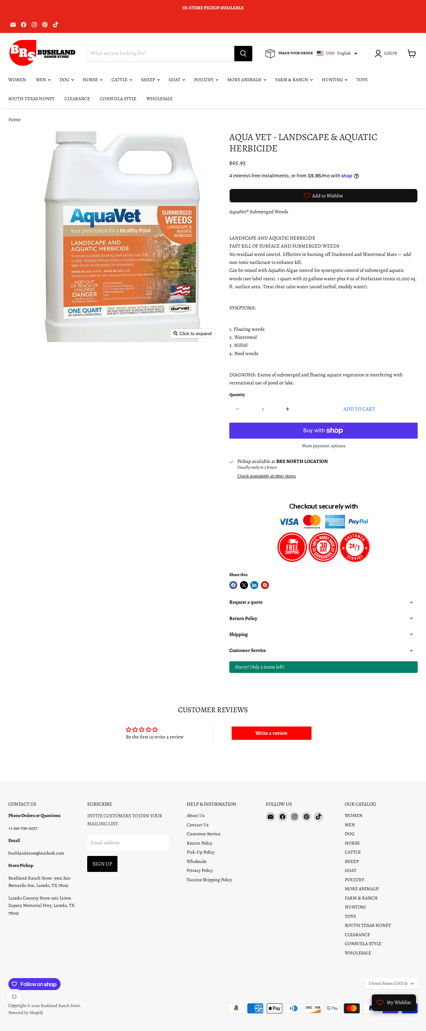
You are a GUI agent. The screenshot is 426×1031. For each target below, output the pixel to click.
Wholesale (196, 861)
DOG (65, 80)
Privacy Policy (200, 870)
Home (14, 119)
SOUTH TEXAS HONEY (31, 99)
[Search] (243, 53)
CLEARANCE (77, 99)
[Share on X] (244, 585)
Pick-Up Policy (200, 852)
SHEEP (148, 80)
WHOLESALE (159, 99)
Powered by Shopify (25, 1012)
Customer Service (203, 834)
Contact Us (198, 825)
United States (388, 983)
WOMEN (17, 80)
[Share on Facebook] (233, 585)
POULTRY (204, 80)
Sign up (102, 863)
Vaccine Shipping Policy (209, 880)
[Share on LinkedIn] (254, 585)
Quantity (237, 394)
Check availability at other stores (266, 476)
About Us (196, 815)
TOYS (361, 80)
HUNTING (333, 80)
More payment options (323, 446)
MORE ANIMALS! (245, 80)
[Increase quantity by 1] (288, 409)
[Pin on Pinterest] (265, 585)
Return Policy (199, 843)
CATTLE (119, 80)
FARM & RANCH (292, 80)
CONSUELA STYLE (118, 99)
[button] (387, 54)
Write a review (271, 733)
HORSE (91, 80)
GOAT (175, 80)
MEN (41, 80)
